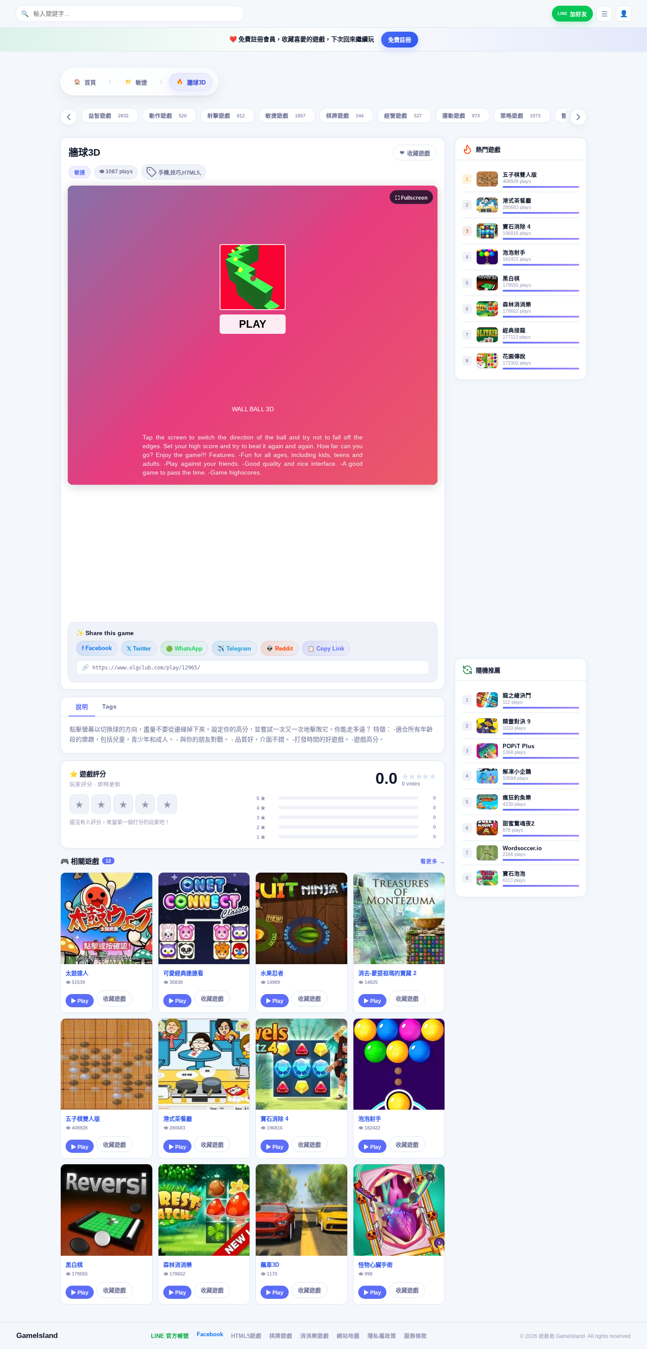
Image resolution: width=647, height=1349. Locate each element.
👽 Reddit (279, 649)
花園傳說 (514, 357)
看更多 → (432, 862)
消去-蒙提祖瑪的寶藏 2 (387, 973)
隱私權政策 (382, 1336)
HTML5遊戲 (246, 1336)
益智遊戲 (108, 116)
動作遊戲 (168, 116)
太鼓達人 (77, 973)
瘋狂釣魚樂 (517, 798)
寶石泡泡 (514, 874)
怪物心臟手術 (375, 1264)
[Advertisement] (252, 553)
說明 (82, 707)
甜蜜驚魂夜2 (518, 824)
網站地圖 (348, 1336)
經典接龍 (514, 331)
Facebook (210, 1334)
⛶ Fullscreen (411, 198)
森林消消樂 (177, 1264)
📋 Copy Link (326, 649)
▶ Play (79, 1001)
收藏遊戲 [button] (418, 153)
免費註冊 (399, 40)
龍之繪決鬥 (517, 696)
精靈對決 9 (516, 722)
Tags (109, 706)
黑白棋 (74, 1264)
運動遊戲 (461, 116)
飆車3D (270, 1264)
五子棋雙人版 (83, 1118)
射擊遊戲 (226, 116)
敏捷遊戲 (285, 116)
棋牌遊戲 (345, 116)
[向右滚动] (578, 117)
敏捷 (79, 173)
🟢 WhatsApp (184, 649)
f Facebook (97, 648)
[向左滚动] (68, 117)
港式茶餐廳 (177, 1118)
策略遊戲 (520, 116)
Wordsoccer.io (522, 848)
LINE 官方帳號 (170, 1336)
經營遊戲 (403, 116)
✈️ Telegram (234, 649)
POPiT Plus (518, 746)
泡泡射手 (369, 1118)
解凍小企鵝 (517, 772)
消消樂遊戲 (314, 1336)
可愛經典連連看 (183, 973)
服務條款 (415, 1336)
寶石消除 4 (274, 1118)
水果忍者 (272, 973)
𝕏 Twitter (139, 649)
